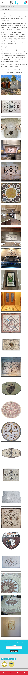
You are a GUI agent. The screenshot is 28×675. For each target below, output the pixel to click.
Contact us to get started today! (10, 69)
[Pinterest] (14, 659)
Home (2, 6)
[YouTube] (11, 659)
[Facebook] (2, 659)
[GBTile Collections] (14, 2)
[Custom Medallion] (11, 84)
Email (14, 645)
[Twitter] (5, 659)
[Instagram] (8, 659)
